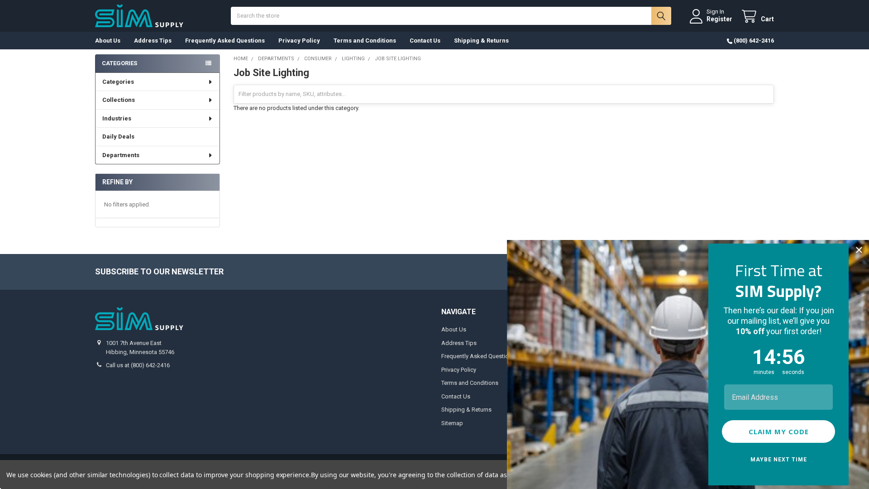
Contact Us (425, 40)
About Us (107, 40)
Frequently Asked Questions (225, 40)
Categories (118, 81)
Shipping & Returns (481, 40)
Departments (120, 155)
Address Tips (153, 40)
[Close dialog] (859, 250)
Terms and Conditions (365, 40)
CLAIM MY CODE (779, 431)
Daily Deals (118, 136)
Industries (116, 118)
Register (719, 19)
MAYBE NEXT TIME (778, 459)
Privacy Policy (299, 40)
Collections (118, 99)
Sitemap (452, 423)
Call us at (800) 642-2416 (138, 365)
